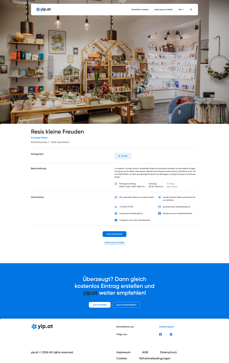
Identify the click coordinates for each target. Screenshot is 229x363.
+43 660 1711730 (126, 207)
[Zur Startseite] (43, 9)
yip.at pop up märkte (163, 9)
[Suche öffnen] (191, 9)
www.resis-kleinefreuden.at (131, 213)
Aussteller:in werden (140, 9)
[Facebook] (160, 334)
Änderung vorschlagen (114, 242)
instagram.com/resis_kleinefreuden (134, 220)
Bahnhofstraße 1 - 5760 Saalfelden (50, 142)
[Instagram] (171, 334)
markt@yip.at (166, 326)
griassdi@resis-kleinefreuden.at (176, 207)
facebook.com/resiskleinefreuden (177, 213)
